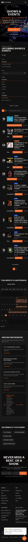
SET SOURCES (19, 404)
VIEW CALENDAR (14, 34)
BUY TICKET (18, 194)
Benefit (3, 84)
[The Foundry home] (6, 2)
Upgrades (3, 495)
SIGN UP (23, 473)
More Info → (20, 179)
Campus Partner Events (9, 443)
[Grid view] (6, 110)
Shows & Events (5, 490)
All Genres (4, 79)
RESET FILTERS (14, 105)
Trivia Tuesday (7, 432)
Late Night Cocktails (8, 439)
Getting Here (19, 490)
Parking (17, 493)
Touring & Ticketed (6, 64)
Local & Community (6, 66)
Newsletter (3, 503)
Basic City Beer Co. (6, 100)
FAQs (17, 500)
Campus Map (4, 519)
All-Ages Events (7, 436)
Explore (6, 378)
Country (4, 89)
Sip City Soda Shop (6, 513)
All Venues (4, 95)
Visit (2, 493)
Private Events (4, 500)
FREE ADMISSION (17, 136)
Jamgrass (4, 86)
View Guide (6, 389)
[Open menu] (25, 2)
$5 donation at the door (14, 125)
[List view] (3, 110)
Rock (3, 81)
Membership (4, 498)
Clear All (24, 55)
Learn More (7, 353)
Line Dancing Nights (19, 432)
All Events (4, 61)
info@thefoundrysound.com (21, 522)
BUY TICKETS (14, 29)
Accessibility (19, 498)
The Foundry (5, 97)
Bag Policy (18, 495)
